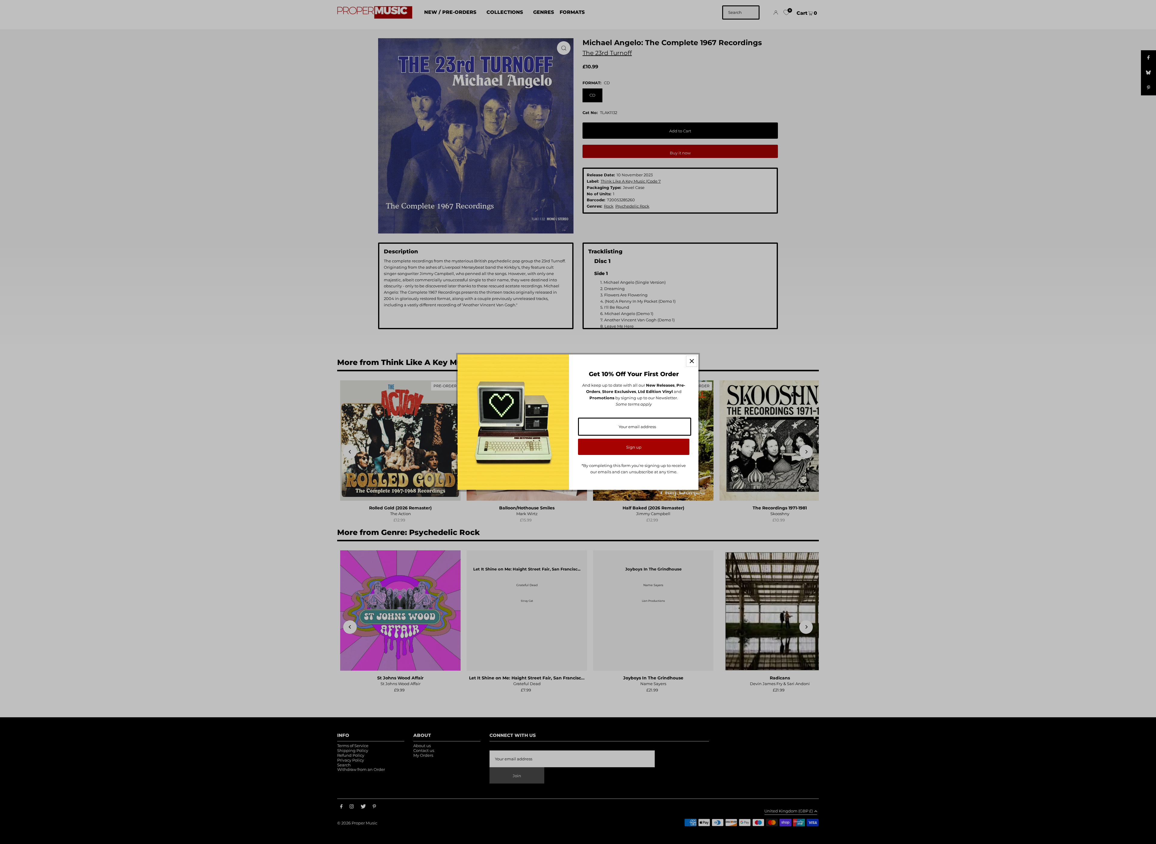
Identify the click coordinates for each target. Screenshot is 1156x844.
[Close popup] (691, 361)
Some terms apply (634, 404)
